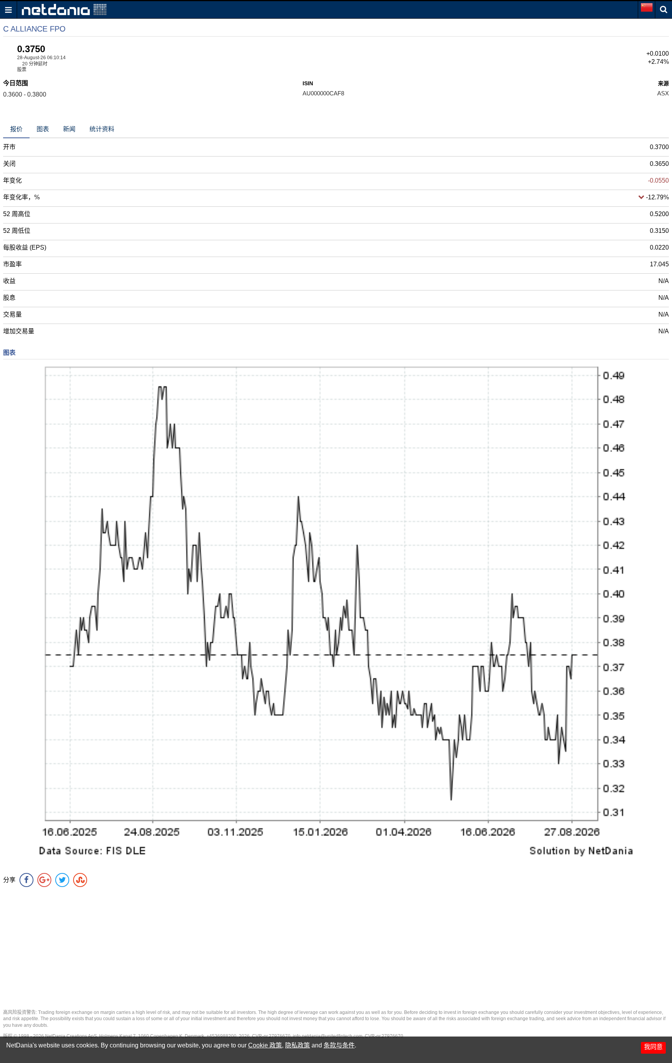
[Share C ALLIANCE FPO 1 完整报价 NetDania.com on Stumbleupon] (80, 880)
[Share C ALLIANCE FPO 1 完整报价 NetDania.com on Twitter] (62, 880)
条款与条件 (339, 1045)
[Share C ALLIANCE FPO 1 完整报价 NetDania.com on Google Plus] (44, 880)
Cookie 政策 (265, 1045)
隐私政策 (297, 1045)
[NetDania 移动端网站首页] (64, 9)
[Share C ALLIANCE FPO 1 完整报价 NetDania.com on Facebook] (26, 880)
